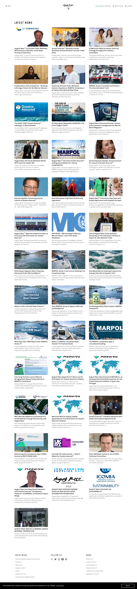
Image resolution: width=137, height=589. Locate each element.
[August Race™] (68, 6)
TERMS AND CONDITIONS (94, 571)
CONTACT (18, 562)
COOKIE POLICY (91, 562)
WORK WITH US (20, 574)
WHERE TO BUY (20, 568)
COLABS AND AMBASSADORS (24, 577)
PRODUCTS (19, 565)
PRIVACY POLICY (91, 568)
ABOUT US (89, 559)
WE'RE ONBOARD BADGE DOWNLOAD (27, 559)
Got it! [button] (128, 585)
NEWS (17, 571)
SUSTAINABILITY (91, 565)
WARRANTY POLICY (92, 574)
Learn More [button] (60, 585)
